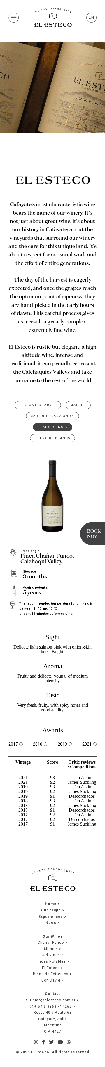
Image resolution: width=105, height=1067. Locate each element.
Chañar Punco (51, 942)
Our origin (51, 910)
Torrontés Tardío (37, 405)
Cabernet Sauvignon (52, 416)
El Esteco (51, 968)
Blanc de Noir (53, 427)
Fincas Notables (51, 961)
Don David (50, 980)
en (91, 17)
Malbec (78, 405)
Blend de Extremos (51, 974)
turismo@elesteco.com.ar (51, 1000)
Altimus (50, 949)
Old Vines (51, 955)
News (51, 923)
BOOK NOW (94, 534)
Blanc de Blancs (52, 438)
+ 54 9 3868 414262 (52, 1006)
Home (51, 904)
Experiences (50, 917)
